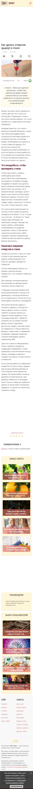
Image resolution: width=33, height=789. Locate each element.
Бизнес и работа (22, 728)
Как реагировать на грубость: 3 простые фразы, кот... (16, 476)
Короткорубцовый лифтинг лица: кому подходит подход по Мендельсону (18, 603)
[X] (12, 56)
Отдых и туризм (22, 724)
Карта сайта (5, 721)
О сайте (4, 711)
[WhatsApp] (21, 56)
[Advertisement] (16, 25)
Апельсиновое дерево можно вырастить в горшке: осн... (16, 494)
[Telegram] (3, 56)
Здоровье (19, 711)
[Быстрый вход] (27, 3)
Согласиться (16, 786)
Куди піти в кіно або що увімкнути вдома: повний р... (16, 512)
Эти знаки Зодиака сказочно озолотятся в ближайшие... (16, 650)
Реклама (4, 714)
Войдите (4, 449)
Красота (19, 714)
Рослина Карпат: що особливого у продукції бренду (16, 668)
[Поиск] (23, 3)
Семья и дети (21, 707)
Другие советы (21, 731)
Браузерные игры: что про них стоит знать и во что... (16, 686)
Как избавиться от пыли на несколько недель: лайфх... (16, 548)
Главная (4, 704)
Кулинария (20, 718)
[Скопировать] (29, 56)
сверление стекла (17, 433)
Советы (4, 707)
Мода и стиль (21, 721)
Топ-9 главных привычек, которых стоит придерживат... (16, 530)
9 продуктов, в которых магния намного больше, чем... (16, 632)
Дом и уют (20, 704)
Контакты (4, 718)
